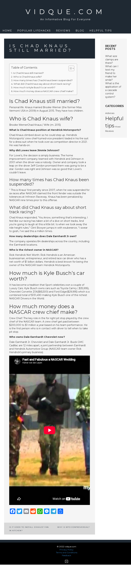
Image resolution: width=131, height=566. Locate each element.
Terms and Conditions (66, 552)
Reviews (63, 30)
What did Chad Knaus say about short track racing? (42, 83)
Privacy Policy (67, 549)
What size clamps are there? (111, 59)
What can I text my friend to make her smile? (111, 73)
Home (7, 30)
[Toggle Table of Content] (70, 68)
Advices (109, 113)
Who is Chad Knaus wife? (27, 76)
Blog (80, 30)
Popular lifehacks (34, 30)
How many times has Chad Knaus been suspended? (43, 80)
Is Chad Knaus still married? (28, 73)
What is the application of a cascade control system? (113, 90)
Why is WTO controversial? (73, 527)
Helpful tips (100, 30)
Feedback (66, 555)
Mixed (117, 127)
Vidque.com (66, 11)
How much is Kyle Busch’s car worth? (34, 87)
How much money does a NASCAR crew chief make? (43, 91)
